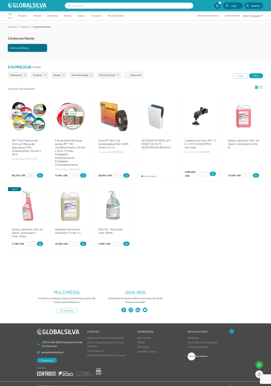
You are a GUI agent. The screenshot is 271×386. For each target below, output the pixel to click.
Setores (25, 26)
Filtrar (256, 75)
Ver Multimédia (67, 310)
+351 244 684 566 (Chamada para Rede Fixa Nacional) (61, 344)
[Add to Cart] (40, 175)
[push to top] (231, 331)
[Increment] (33, 175)
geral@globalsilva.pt (52, 352)
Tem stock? (135, 75)
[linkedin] (138, 311)
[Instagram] (130, 311)
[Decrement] (27, 175)
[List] (261, 88)
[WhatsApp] (259, 365)
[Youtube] (145, 311)
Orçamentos (47, 360)
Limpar (240, 75)
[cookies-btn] (259, 374)
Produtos (12, 26)
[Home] (27, 6)
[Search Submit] (69, 6)
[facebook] (123, 311)
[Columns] (256, 88)
